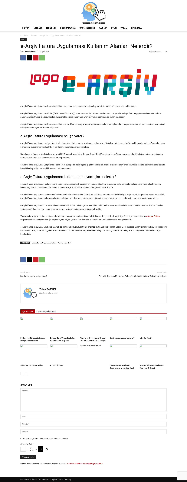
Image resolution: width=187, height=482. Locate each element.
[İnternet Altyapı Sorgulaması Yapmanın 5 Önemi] (153, 354)
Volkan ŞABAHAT (31, 51)
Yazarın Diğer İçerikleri (46, 312)
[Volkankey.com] (93, 12)
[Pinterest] (35, 57)
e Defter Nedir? (146, 338)
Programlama (68, 28)
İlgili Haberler (27, 312)
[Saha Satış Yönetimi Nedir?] (33, 354)
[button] (163, 28)
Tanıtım (34, 35)
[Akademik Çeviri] (63, 354)
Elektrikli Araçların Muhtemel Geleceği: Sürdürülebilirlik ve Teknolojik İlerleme (133, 276)
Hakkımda (136, 28)
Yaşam (123, 28)
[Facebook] (23, 57)
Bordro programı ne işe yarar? (33, 276)
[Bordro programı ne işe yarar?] (123, 326)
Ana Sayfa (24, 35)
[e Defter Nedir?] (153, 326)
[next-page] (26, 373)
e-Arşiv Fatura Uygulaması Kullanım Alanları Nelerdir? (51, 243)
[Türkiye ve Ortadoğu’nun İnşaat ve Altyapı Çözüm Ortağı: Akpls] (93, 326)
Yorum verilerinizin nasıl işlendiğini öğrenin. (84, 463)
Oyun (114, 28)
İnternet (37, 28)
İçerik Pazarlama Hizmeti (90, 346)
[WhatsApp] (42, 57)
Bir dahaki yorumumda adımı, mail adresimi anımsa (45, 438)
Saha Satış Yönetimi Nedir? (31, 365)
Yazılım (103, 28)
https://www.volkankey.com (48, 293)
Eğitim (25, 28)
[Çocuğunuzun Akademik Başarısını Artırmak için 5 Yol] (123, 354)
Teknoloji (51, 28)
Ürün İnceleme (87, 28)
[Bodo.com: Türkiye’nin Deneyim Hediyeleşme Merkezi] (33, 326)
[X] (29, 57)
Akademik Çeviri (56, 365)
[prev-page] (22, 373)
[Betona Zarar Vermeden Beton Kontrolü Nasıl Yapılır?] (63, 326)
